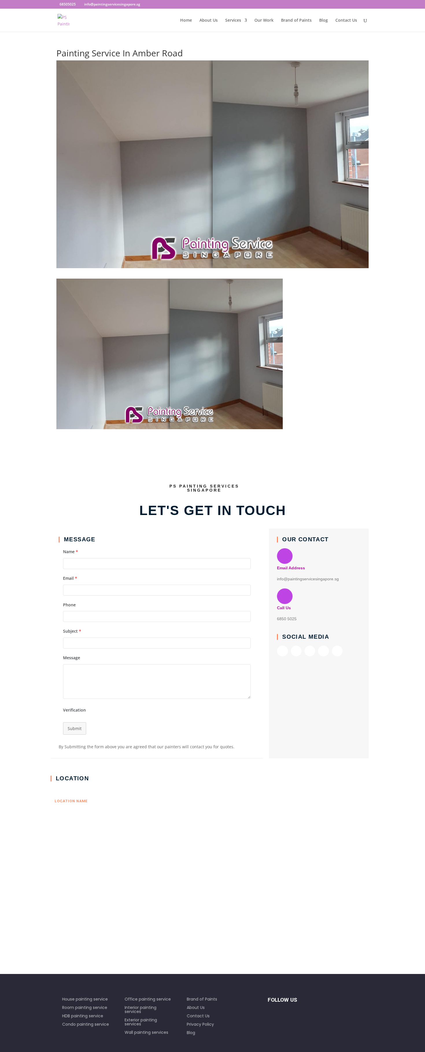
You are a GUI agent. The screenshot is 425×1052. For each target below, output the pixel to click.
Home (186, 20)
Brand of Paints (296, 20)
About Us (208, 20)
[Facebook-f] (282, 651)
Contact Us (346, 20)
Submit (75, 728)
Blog (323, 20)
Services (233, 20)
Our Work (264, 20)
